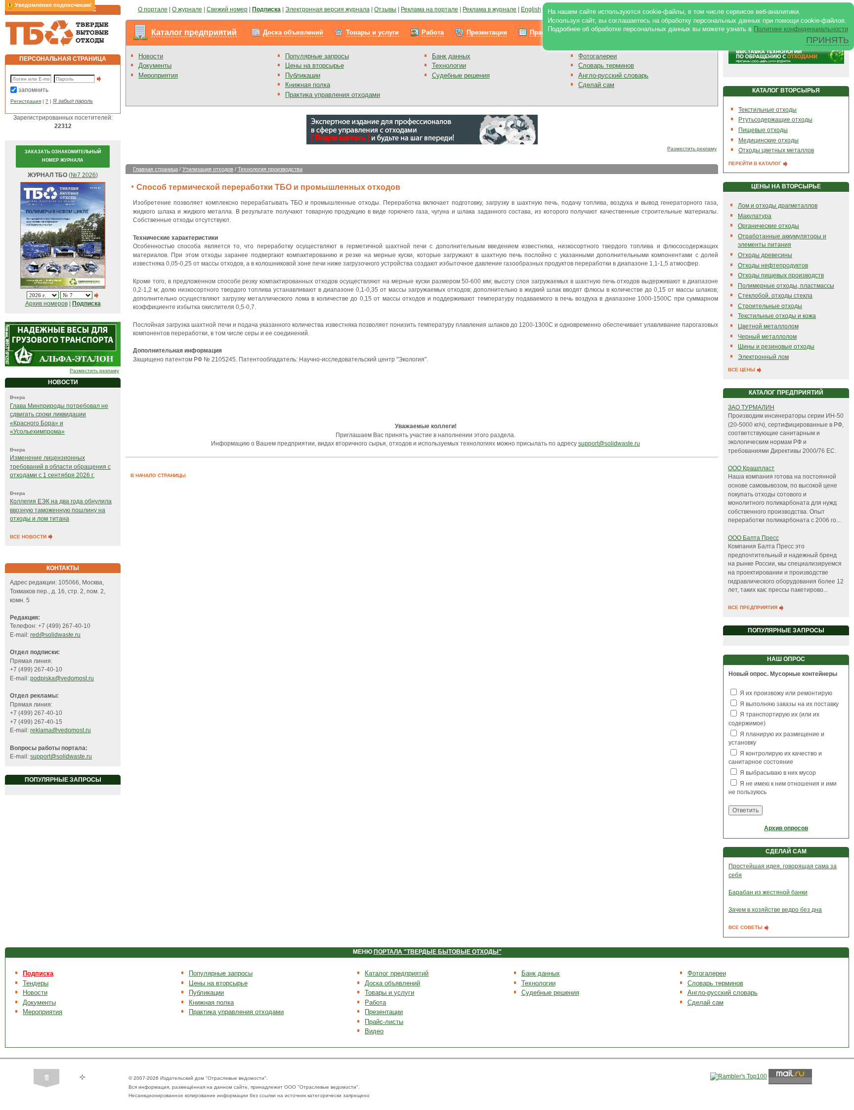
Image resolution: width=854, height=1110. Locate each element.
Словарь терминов (606, 65)
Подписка (38, 973)
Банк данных (451, 56)
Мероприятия (158, 75)
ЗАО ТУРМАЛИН (751, 407)
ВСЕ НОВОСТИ (29, 536)
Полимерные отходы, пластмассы (786, 285)
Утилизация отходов (207, 169)
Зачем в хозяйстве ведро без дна (775, 909)
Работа (433, 32)
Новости (150, 56)
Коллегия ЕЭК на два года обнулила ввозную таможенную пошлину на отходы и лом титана (61, 510)
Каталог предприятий (194, 32)
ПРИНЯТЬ (827, 40)
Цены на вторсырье (314, 65)
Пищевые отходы (763, 130)
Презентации (487, 32)
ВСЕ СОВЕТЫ (746, 927)
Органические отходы (768, 225)
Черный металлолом (767, 336)
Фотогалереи (597, 56)
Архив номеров (46, 303)
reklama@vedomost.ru (60, 730)
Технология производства (270, 169)
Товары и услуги (372, 32)
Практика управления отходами (332, 94)
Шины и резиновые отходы (776, 346)
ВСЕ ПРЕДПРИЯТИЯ (753, 607)
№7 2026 (83, 175)
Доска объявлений (293, 32)
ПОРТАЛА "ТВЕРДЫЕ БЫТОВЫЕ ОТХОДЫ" (438, 951)
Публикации (302, 75)
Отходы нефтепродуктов (773, 265)
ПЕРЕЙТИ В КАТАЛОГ (755, 163)
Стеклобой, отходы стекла (775, 295)
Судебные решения (461, 75)
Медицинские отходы (768, 140)
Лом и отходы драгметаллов (777, 205)
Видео (374, 1031)
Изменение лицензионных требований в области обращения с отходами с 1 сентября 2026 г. (60, 466)
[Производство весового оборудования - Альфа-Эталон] (63, 344)
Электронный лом (763, 357)
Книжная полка (307, 85)
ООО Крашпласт (751, 468)
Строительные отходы (770, 306)
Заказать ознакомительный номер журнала (63, 156)
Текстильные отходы (767, 109)
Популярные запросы (317, 56)
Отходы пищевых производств (781, 275)
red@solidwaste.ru (55, 634)
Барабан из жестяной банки (768, 892)
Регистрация (25, 101)
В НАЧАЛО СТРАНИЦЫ (158, 475)
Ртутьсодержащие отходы (775, 119)
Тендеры (35, 983)
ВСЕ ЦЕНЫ (742, 369)
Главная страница (155, 169)
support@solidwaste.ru (61, 756)
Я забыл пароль (73, 101)
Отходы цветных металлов (776, 150)
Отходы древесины (765, 255)
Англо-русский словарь (613, 75)
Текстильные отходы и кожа (777, 315)
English (531, 9)
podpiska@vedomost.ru (62, 678)
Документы (154, 65)
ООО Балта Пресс (753, 537)
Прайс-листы (384, 1021)
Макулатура (754, 216)
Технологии (449, 65)
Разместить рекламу (94, 370)
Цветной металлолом (768, 326)
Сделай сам (596, 85)
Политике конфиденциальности (801, 29)
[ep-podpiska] (422, 129)
